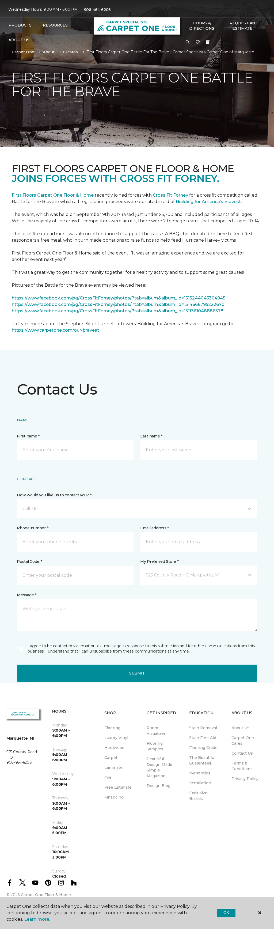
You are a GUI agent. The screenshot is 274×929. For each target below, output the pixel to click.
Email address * (154, 528)
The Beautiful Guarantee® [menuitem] (202, 760)
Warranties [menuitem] (199, 773)
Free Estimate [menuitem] (118, 787)
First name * (28, 436)
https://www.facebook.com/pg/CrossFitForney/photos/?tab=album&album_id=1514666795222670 (118, 304)
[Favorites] (198, 42)
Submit (137, 673)
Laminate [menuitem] (113, 767)
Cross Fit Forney (170, 195)
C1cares (70, 52)
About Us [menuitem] (240, 727)
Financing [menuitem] (114, 797)
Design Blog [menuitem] (158, 785)
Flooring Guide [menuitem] (203, 747)
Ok (226, 912)
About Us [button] (19, 40)
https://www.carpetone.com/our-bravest (55, 330)
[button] (187, 42)
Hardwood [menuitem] (114, 747)
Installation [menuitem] (200, 783)
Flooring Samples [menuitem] (155, 746)
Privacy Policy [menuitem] (244, 778)
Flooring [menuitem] (112, 727)
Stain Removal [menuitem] (203, 727)
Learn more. (37, 919)
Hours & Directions (201, 26)
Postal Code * (29, 561)
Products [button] (20, 25)
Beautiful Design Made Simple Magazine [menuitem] (159, 767)
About (49, 52)
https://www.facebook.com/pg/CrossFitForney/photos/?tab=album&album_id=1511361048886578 (117, 310)
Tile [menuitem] (108, 777)
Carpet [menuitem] (110, 757)
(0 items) (208, 42)
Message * (26, 595)
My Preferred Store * (159, 561)
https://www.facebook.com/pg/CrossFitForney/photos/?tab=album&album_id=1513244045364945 (118, 298)
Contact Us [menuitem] (242, 753)
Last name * (151, 436)
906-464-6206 (97, 9)
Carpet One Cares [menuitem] (242, 740)
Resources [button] (55, 25)
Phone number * (32, 528)
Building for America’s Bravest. (209, 201)
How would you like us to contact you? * (54, 495)
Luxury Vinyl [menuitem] (116, 737)
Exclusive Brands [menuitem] (198, 796)
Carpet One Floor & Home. (46, 894)
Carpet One (23, 52)
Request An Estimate (242, 26)
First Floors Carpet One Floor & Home (53, 195)
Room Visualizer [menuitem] (156, 730)
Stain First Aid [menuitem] (202, 737)
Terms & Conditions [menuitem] (242, 766)
